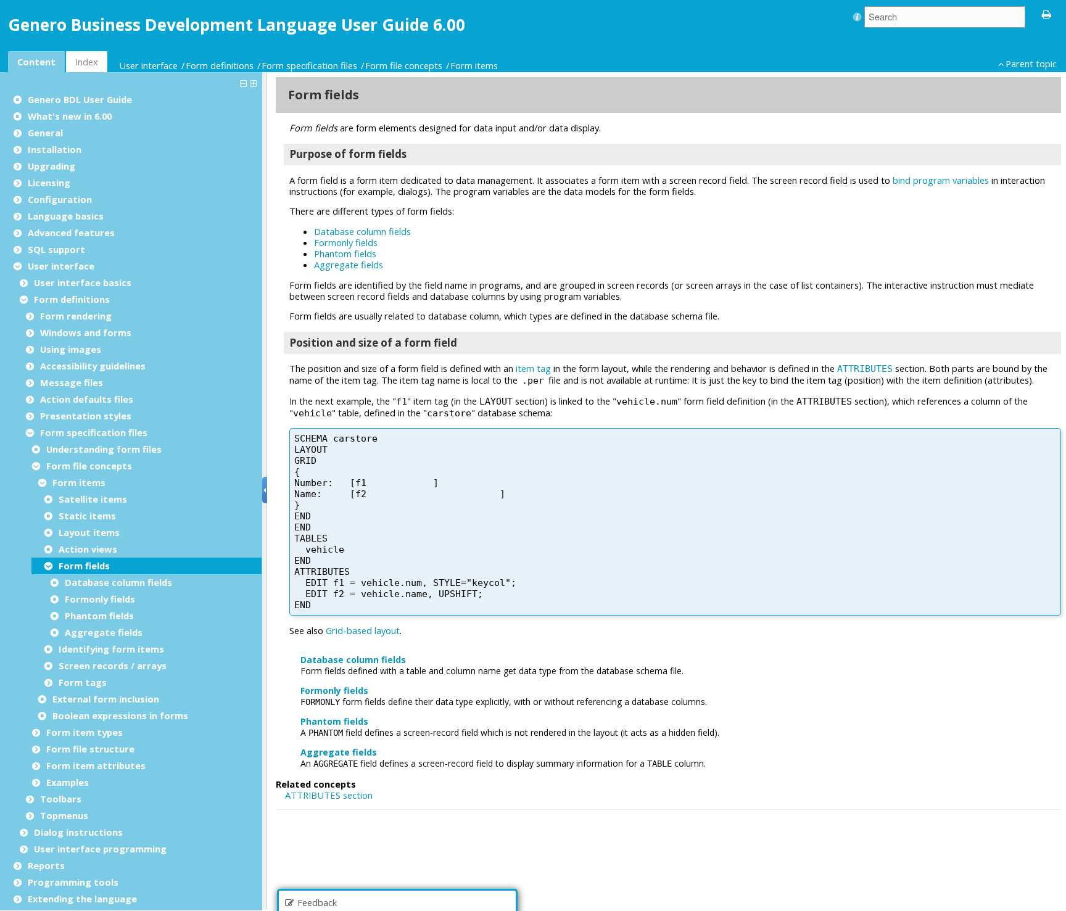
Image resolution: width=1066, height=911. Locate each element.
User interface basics (82, 282)
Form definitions (220, 65)
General (45, 132)
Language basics (66, 216)
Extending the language (82, 898)
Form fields (84, 565)
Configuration (60, 199)
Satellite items (93, 499)
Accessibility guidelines (93, 366)
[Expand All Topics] (255, 83)
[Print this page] (1047, 14)
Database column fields (118, 582)
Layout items (89, 532)
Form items (474, 65)
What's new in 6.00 (70, 116)
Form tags (83, 682)
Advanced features (71, 232)
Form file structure (90, 749)
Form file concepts (403, 65)
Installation (54, 149)
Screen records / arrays (113, 665)
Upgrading (51, 166)
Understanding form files (104, 449)
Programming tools (73, 882)
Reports (46, 865)
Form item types (84, 732)
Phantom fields (99, 615)
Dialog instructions (78, 832)
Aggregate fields (104, 632)
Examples (67, 782)
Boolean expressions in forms (120, 715)
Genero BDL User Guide (80, 99)
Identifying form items (111, 649)
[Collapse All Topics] (245, 83)
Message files (71, 382)
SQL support (56, 249)
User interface (148, 65)
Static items (87, 515)
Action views (88, 549)
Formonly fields (100, 599)
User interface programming (100, 849)
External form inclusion (105, 699)
